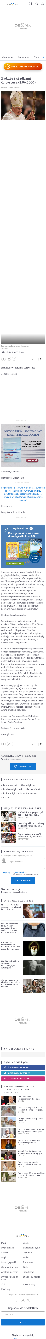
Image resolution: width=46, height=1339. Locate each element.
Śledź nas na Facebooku (19, 1067)
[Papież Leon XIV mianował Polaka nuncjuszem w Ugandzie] (8, 1144)
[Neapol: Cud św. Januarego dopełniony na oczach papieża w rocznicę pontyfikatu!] (8, 1155)
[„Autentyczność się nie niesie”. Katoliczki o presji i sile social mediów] (34, 986)
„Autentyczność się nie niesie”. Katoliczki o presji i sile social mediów (10, 983)
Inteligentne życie (31, 1248)
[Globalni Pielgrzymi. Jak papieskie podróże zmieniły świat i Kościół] (8, 816)
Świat (3, 1243)
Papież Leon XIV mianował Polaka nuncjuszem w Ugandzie (29, 1142)
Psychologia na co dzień (9, 1278)
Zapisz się (23, 1322)
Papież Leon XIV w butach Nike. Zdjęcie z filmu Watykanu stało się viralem (31, 1175)
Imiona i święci (30, 1284)
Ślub (3, 1284)
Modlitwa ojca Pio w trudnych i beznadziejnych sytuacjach (10, 964)
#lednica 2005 (33, 789)
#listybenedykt (9, 785)
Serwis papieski (8, 1262)
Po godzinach (7, 1248)
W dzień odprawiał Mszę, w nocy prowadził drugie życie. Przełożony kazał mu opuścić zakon (9, 929)
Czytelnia (27, 1252)
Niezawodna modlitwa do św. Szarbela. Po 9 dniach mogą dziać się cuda (10, 945)
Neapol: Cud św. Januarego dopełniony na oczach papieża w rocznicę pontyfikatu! (31, 1153)
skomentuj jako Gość (21, 872)
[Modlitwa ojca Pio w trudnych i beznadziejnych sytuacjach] (34, 967)
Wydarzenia (8, 57)
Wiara (36, 57)
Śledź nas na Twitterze (19, 1073)
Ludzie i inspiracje (31, 1277)
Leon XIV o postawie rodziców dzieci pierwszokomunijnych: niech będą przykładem (31, 1131)
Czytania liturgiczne (10, 1267)
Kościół (4, 87)
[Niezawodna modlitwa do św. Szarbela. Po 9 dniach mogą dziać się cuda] (34, 948)
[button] (31, 4)
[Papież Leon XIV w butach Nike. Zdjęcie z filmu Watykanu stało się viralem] (8, 1177)
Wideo (26, 1257)
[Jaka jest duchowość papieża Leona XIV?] (8, 1122)
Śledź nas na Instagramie (19, 1078)
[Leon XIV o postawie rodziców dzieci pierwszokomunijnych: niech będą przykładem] (8, 1133)
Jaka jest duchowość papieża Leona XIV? (30, 1119)
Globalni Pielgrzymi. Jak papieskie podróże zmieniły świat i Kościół (31, 814)
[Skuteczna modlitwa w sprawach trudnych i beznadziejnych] (34, 911)
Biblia (25, 1267)
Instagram (28, 1300)
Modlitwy (5, 1289)
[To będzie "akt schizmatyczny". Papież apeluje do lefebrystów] (8, 1100)
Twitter (23, 1300)
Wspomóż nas (26, 766)
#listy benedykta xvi (11, 789)
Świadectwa (28, 1272)
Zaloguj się (5, 872)
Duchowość (28, 1262)
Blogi (3, 1257)
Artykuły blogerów (9, 1272)
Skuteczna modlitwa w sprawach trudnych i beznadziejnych (11, 907)
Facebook (18, 1300)
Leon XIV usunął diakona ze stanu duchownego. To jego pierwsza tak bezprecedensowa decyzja (30, 1110)
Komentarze (24, 57)
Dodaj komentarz (23, 880)
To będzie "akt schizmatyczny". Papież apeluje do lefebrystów (28, 1098)
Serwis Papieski (15, 87)
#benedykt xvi (28, 785)
